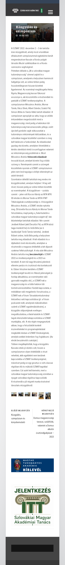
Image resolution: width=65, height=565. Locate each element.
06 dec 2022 (24, 35)
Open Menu (50, 12)
